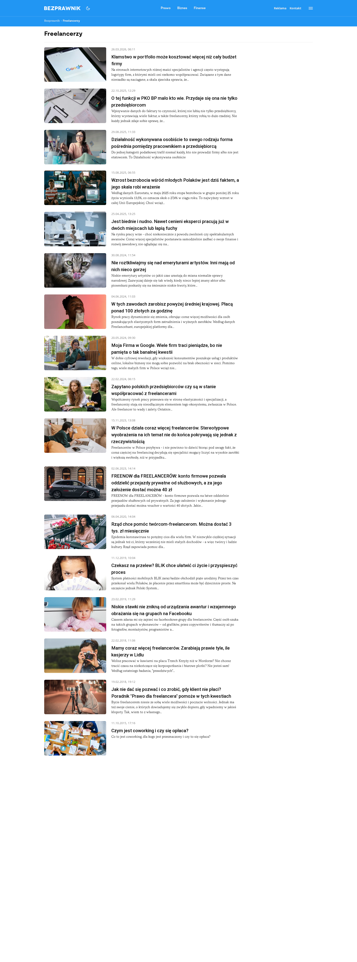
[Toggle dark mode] (88, 8)
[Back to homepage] (62, 8)
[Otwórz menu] (309, 8)
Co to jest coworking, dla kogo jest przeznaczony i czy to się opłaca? (160, 737)
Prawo (166, 8)
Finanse (200, 8)
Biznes (182, 8)
